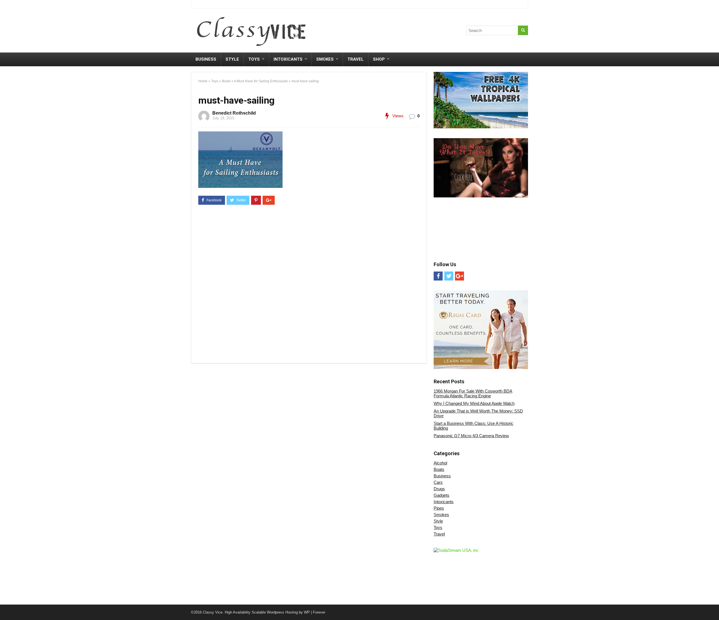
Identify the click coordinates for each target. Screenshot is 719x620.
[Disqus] (309, 285)
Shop (379, 59)
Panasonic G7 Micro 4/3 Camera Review (471, 435)
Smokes (325, 59)
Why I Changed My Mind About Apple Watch (474, 403)
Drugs (439, 488)
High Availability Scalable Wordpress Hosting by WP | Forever (275, 612)
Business (205, 59)
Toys (254, 59)
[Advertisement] (424, 31)
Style (232, 59)
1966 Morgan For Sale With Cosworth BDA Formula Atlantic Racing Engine (473, 393)
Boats (226, 81)
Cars (438, 482)
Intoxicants (288, 59)
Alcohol (440, 463)
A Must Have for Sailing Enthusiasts (261, 81)
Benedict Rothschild (234, 113)
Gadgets (441, 495)
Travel (355, 59)
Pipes (439, 508)
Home (203, 81)
